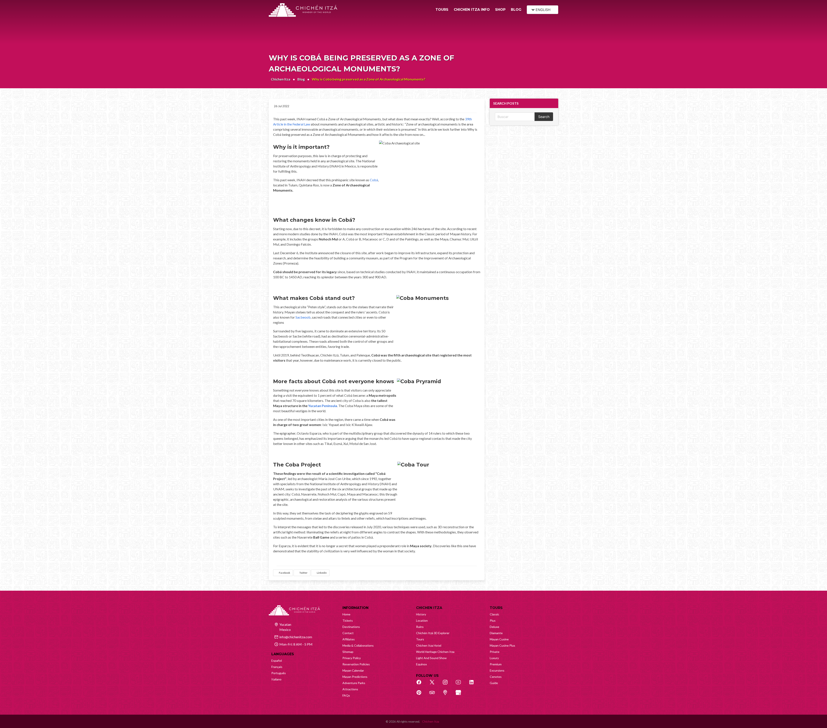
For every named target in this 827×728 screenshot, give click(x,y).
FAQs (346, 695)
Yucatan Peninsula (322, 406)
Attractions (350, 689)
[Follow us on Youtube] (460, 684)
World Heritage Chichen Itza (435, 652)
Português (278, 673)
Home (346, 614)
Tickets (347, 620)
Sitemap (347, 652)
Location (422, 620)
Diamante (496, 633)
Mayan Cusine (499, 639)
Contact (348, 633)
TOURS (441, 10)
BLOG (516, 10)
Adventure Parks (353, 683)
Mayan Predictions (354, 676)
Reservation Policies (356, 664)
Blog (301, 79)
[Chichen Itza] (303, 10)
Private (494, 652)
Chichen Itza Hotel (428, 645)
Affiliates (348, 639)
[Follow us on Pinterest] (421, 695)
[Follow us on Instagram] (447, 684)
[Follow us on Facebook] (421, 684)
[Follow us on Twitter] (434, 684)
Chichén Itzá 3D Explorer (432, 633)
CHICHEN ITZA (429, 608)
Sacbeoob (303, 317)
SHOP (500, 10)
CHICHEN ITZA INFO (472, 10)
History (421, 614)
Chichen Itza (280, 79)
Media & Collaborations (358, 645)
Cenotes (496, 676)
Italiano (276, 679)
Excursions (497, 670)
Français (276, 667)
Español (276, 660)
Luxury (494, 658)
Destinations (351, 627)
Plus (493, 620)
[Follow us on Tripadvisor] (434, 695)
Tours (420, 639)
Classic (494, 614)
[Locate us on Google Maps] (447, 695)
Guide (494, 683)
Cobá (374, 180)
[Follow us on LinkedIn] (474, 684)
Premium (496, 664)
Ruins (420, 627)
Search (543, 117)
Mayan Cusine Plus (502, 645)
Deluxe (494, 627)
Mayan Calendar (353, 670)
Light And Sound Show (431, 658)
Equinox (421, 664)
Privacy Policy (351, 658)
